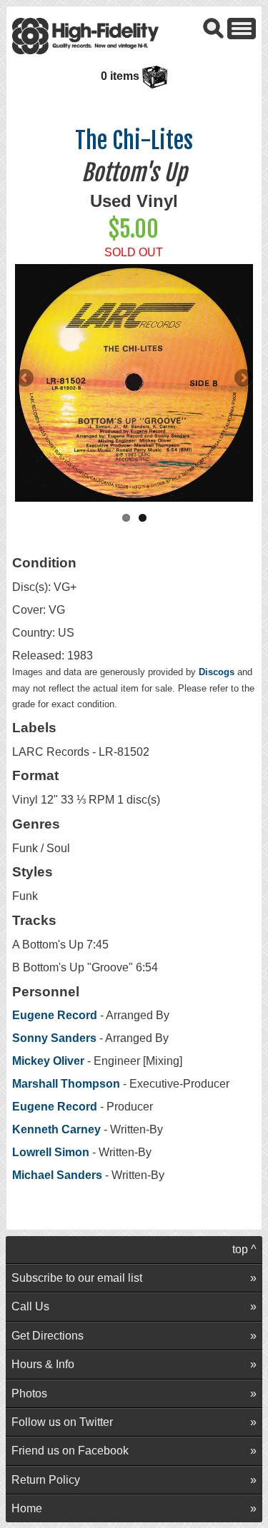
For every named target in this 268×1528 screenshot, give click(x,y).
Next (242, 379)
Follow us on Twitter (62, 1422)
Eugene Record (54, 1015)
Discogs (216, 672)
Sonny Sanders (54, 1038)
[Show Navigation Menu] (241, 27)
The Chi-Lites (134, 140)
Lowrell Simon (50, 1152)
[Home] (85, 35)
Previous (25, 379)
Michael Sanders (58, 1175)
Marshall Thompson (66, 1084)
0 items (121, 76)
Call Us (30, 1306)
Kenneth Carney (56, 1129)
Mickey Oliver (48, 1061)
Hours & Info (42, 1364)
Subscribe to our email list (76, 1278)
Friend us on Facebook (70, 1450)
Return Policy (45, 1480)
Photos (29, 1393)
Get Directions (47, 1336)
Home (26, 1508)
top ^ (244, 1249)
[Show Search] (213, 27)
